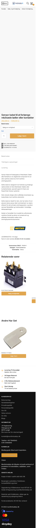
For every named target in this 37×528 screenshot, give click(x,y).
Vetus (22, 249)
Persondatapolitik (7, 408)
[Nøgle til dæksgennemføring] (15, 338)
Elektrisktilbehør (21, 247)
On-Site (4, 416)
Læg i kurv (22, 136)
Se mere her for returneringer (12, 432)
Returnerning (5, 400)
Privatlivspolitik (6, 405)
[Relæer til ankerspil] (15, 275)
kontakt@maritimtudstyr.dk (10, 436)
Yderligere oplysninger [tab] (9, 162)
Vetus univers (6, 413)
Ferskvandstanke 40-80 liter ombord (14, 501)
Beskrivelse (5, 123)
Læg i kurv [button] (13, 356)
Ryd (2, 131)
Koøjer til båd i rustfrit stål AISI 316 (13, 476)
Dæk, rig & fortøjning (14, 9)
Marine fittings (6, 353)
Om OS (3, 410)
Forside (3, 9)
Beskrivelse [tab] (5, 156)
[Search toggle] (28, 3)
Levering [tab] (4, 168)
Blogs (3, 418)
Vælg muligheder (13, 293)
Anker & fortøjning (27, 9)
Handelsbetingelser (8, 403)
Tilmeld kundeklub (9, 455)
